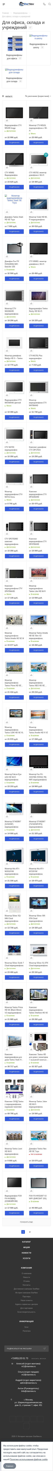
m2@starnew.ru (28, 1374)
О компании (26, 1273)
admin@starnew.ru (28, 1383)
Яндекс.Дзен (26, 1426)
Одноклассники (33, 1419)
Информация (26, 1321)
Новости (26, 1253)
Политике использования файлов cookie (29, 1459)
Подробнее (14, 142)
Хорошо (9, 1466)
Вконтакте (13, 1419)
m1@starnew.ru (28, 1366)
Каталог (26, 1242)
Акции (26, 1247)
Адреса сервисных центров (26, 1304)
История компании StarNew (26, 1293)
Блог (27, 1327)
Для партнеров (26, 1308)
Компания (26, 1268)
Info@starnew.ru (28, 1391)
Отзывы (26, 1281)
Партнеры (27, 1297)
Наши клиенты (26, 1300)
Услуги (26, 1258)
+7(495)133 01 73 (19, 1358)
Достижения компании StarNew (26, 1289)
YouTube (26, 1419)
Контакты (26, 1285)
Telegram (20, 1419)
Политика (26, 1331)
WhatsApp (40, 1419)
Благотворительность (26, 1312)
